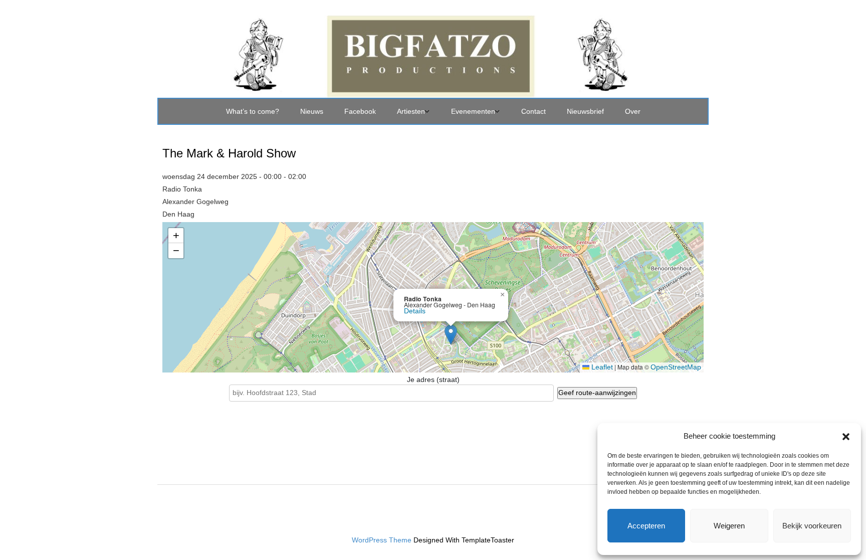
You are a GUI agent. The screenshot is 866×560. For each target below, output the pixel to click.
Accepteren (646, 525)
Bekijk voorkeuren (811, 525)
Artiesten (411, 111)
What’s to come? (252, 111)
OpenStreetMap (676, 367)
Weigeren (729, 525)
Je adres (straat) (433, 380)
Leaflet (601, 367)
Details (414, 311)
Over (632, 111)
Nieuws (311, 111)
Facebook (360, 111)
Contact (533, 111)
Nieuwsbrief (585, 111)
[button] (846, 436)
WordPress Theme (381, 540)
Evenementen (473, 111)
